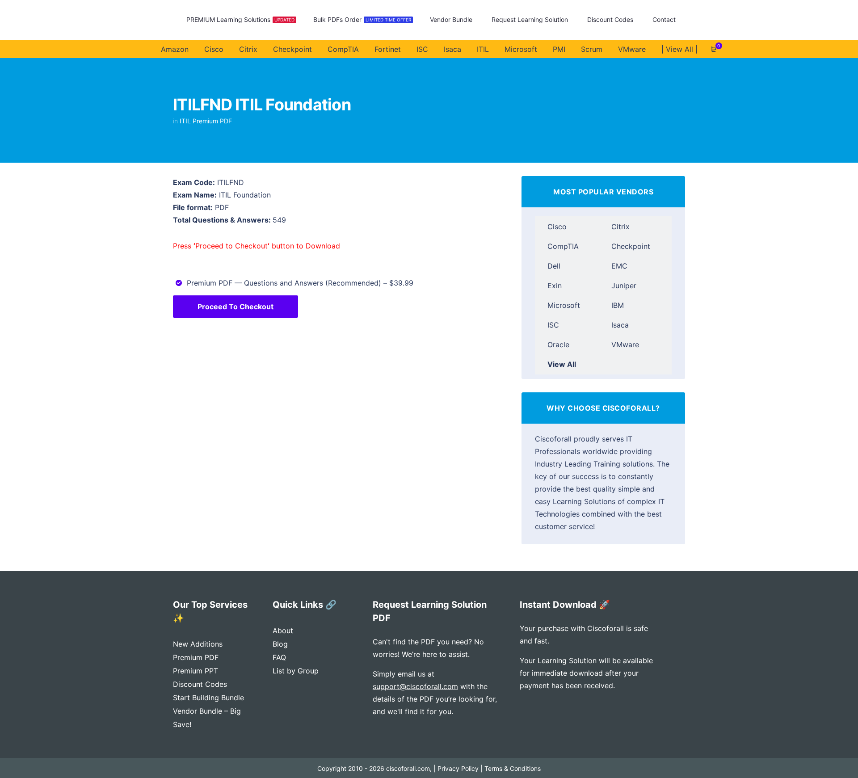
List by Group (296, 670)
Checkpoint (630, 246)
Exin (554, 285)
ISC (553, 324)
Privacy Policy (458, 768)
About (283, 630)
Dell (553, 265)
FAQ (279, 657)
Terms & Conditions (512, 768)
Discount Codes (200, 684)
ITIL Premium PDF (206, 121)
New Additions (198, 643)
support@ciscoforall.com (415, 686)
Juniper (623, 285)
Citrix (620, 226)
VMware (625, 344)
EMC (619, 265)
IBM (617, 305)
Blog (280, 643)
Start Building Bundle (208, 697)
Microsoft (563, 305)
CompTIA (563, 246)
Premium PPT (195, 670)
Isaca (620, 324)
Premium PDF (196, 657)
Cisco (557, 226)
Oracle (558, 344)
